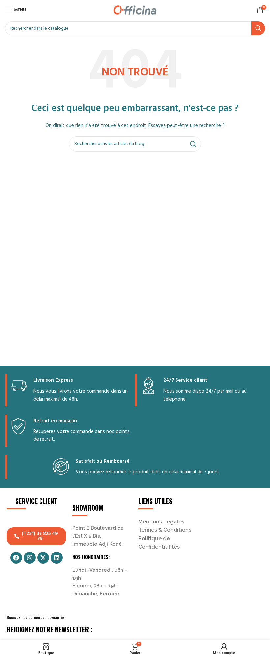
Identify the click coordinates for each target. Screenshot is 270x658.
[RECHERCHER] (258, 28)
